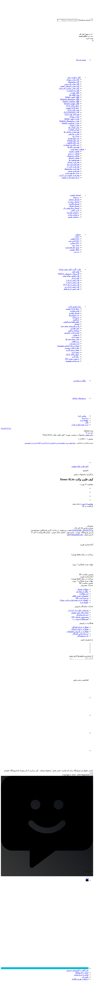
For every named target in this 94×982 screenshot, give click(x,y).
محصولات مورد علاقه (80, 596)
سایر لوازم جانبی (74, 307)
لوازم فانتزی (74, 311)
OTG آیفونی (74, 239)
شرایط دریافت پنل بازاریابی (78, 610)
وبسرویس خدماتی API (79, 617)
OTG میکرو (74, 243)
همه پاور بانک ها (73, 147)
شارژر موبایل (74, 117)
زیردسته (76, 197)
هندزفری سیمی (73, 171)
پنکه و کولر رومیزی (72, 348)
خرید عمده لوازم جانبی (79, 425)
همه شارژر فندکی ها (71, 132)
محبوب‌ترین (60, 443)
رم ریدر (76, 252)
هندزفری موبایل (73, 162)
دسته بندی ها (81, 60)
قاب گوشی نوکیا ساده (71, 276)
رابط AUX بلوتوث (72, 108)
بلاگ (86, 422)
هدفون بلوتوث (74, 151)
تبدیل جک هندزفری (72, 173)
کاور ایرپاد (75, 278)
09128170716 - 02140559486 (82, 530)
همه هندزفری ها (73, 164)
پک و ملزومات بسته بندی (70, 326)
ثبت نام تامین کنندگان (80, 634)
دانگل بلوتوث (74, 250)
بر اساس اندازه (73, 215)
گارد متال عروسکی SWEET (68, 274)
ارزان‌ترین (44, 443)
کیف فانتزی (74, 328)
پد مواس (76, 335)
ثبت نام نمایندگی (82, 615)
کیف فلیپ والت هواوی (79, 466)
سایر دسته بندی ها (72, 339)
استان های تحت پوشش (79, 613)
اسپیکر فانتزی (74, 204)
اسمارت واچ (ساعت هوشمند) (68, 346)
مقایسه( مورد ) (86, 504)
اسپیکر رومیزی (73, 202)
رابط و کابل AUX (72, 106)
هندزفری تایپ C (73, 167)
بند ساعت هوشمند (72, 361)
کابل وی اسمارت (72, 90)
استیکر (76, 324)
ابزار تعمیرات (74, 344)
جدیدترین (52, 443)
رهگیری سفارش (79, 381)
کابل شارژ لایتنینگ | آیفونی (69, 86)
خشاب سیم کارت (72, 350)
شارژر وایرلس (73, 134)
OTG (77, 237)
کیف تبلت (75, 272)
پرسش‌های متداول (79, 398)
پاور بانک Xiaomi (73, 140)
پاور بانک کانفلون (73, 143)
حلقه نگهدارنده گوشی (71, 322)
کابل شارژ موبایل (72, 80)
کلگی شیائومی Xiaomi (70, 101)
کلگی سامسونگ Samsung (69, 99)
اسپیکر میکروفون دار (71, 208)
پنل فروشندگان (82, 636)
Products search (84, 20)
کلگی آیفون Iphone (72, 97)
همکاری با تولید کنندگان (79, 629)
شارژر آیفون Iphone (71, 119)
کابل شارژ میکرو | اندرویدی (69, 88)
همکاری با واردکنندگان (80, 627)
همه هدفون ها (74, 160)
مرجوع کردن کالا (82, 598)
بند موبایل (75, 317)
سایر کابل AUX (73, 110)
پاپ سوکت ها (74, 315)
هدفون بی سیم (73, 154)
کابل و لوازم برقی (74, 77)
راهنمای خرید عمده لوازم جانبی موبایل (74, 600)
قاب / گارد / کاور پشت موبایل (70, 269)
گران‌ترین (36, 443)
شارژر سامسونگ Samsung (69, 121)
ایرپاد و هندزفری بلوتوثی (70, 177)
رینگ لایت (75, 357)
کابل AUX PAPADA (71, 112)
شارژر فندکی (74, 125)
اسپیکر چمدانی (73, 199)
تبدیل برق (75, 136)
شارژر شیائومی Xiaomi (70, 123)
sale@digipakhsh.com (75, 535)
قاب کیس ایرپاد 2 (72, 280)
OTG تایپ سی (73, 241)
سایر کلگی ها (74, 95)
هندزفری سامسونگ (71, 169)
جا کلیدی (76, 320)
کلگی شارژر (74, 93)
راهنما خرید (84, 420)
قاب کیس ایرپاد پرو (72, 287)
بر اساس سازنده (73, 212)
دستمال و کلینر (73, 330)
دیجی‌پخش (89, 435)
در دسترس (29, 443)
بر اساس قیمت (73, 217)
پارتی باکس (75, 210)
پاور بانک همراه (73, 138)
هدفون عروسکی (73, 156)
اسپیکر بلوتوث (75, 195)
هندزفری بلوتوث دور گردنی (69, 175)
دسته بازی (75, 337)
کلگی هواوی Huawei (71, 104)
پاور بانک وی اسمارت (71, 145)
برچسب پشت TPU (72, 359)
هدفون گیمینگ (74, 158)
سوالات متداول (82, 589)
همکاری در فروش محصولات (77, 631)
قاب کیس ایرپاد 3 (72, 282)
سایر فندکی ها (74, 127)
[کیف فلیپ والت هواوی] (71, 462)
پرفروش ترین (70, 443)
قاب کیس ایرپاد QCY (71, 285)
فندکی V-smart (73, 130)
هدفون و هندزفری (77, 149)
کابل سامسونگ (73, 82)
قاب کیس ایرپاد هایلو (71, 289)
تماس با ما (82, 416)
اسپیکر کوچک (74, 206)
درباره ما (85, 418)
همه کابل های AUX (72, 114)
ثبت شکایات (83, 594)
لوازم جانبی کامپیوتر (71, 333)
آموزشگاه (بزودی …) (80, 619)
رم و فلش (75, 341)
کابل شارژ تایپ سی (71, 84)
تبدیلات (78, 234)
